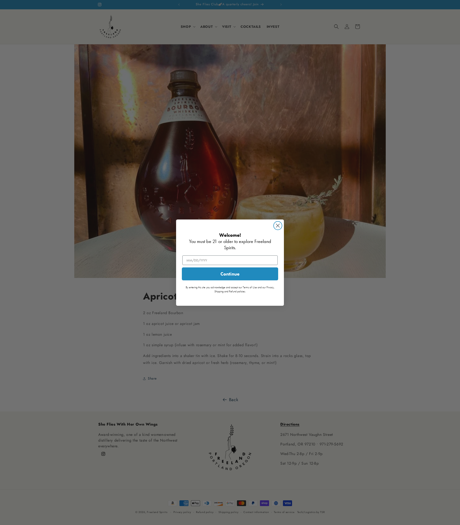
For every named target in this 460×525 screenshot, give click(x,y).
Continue (230, 274)
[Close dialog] (278, 225)
